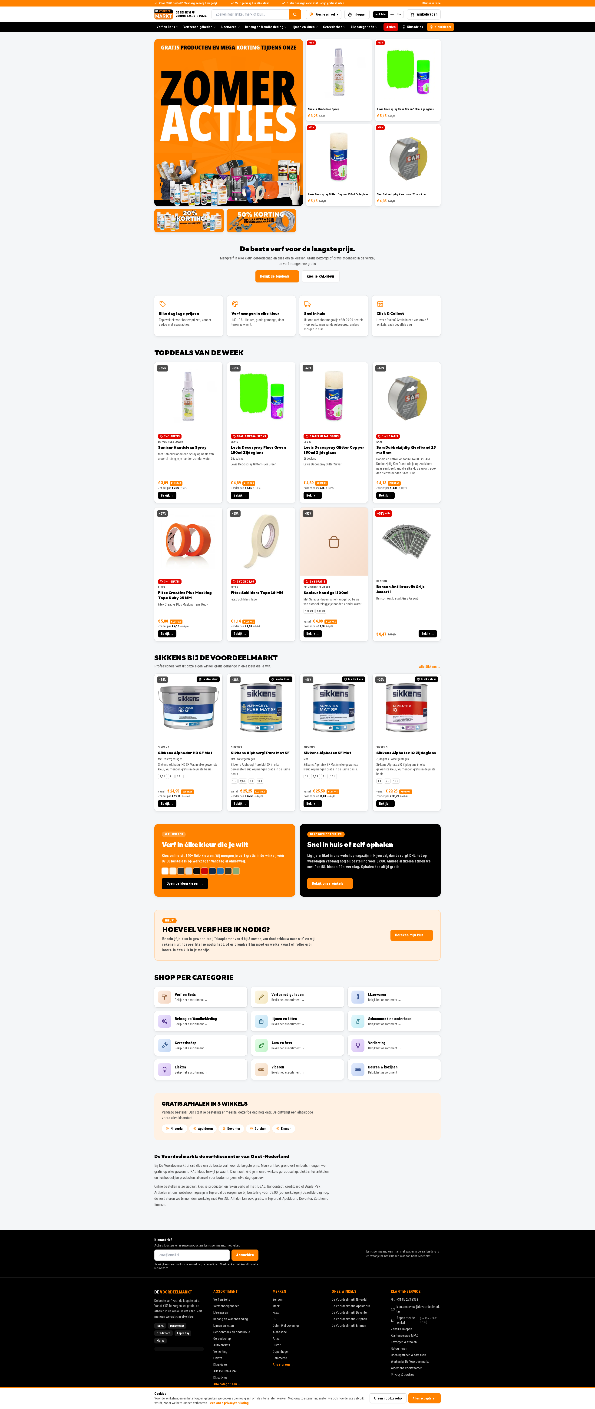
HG (274, 1319)
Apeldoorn (205, 1129)
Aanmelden (245, 1255)
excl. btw (395, 14)
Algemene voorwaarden (407, 1368)
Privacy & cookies (402, 1374)
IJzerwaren (229, 27)
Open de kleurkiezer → (184, 883)
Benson (278, 1299)
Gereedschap (332, 27)
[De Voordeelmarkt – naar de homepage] (163, 14)
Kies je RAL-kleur (320, 276)
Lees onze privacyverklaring (228, 1403)
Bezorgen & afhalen (404, 1342)
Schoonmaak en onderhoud (231, 1332)
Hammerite (280, 1358)
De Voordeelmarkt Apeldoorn (351, 1306)
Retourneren (399, 1348)
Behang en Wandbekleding (264, 27)
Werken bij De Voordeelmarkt (410, 1361)
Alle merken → (283, 1364)
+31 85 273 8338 (407, 1299)
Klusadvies (415, 27)
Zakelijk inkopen (401, 1329)
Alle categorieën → (227, 1384)
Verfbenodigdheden (197, 27)
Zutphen (261, 1129)
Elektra (217, 1358)
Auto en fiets (221, 1345)
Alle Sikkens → (430, 667)
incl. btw (380, 14)
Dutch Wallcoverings (286, 1325)
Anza (276, 1338)
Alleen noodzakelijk (388, 1398)
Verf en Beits (166, 27)
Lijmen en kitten (303, 27)
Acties (391, 27)
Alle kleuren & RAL (225, 1371)
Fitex (276, 1312)
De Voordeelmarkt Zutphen (349, 1319)
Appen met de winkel (418, 1320)
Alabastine (280, 1332)
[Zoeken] (295, 14)
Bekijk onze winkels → (330, 883)
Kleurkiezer (443, 27)
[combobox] (250, 14)
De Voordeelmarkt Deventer (350, 1312)
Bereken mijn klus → (411, 935)
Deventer (233, 1129)
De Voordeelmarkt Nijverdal (349, 1299)
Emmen (286, 1129)
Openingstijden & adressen (408, 1355)
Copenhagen (281, 1351)
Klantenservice (431, 3)
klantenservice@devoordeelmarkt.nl (418, 1309)
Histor (277, 1345)
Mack (276, 1306)
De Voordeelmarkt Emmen (349, 1325)
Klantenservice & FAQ (405, 1335)
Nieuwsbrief (163, 1240)
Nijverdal (177, 1129)
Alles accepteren (424, 1398)
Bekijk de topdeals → (277, 276)
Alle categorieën (362, 27)
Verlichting (220, 1351)
